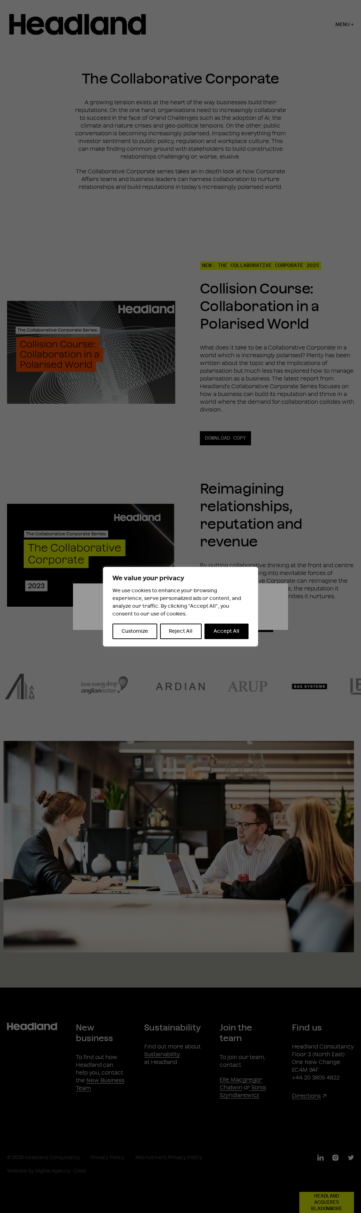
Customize (135, 631)
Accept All (226, 631)
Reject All (180, 631)
